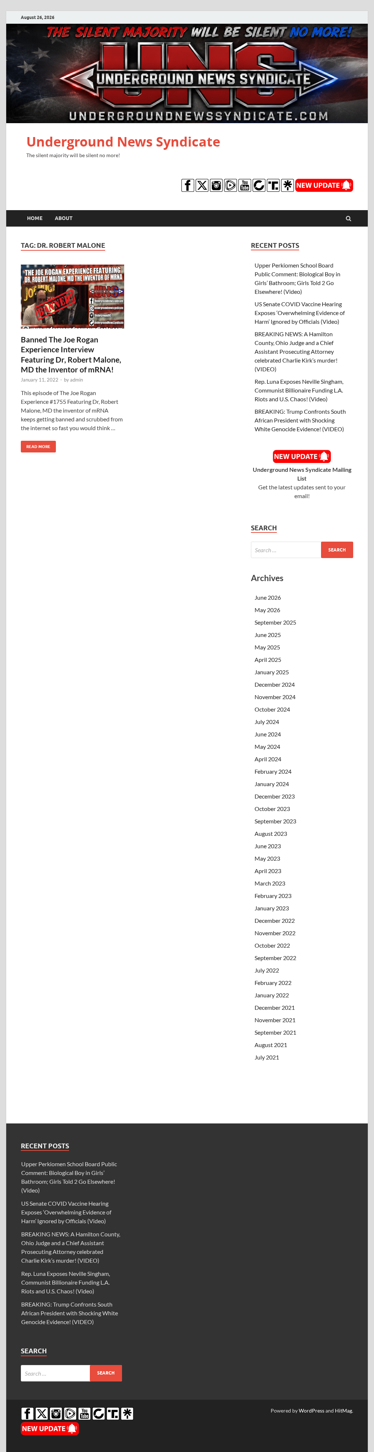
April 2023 (268, 870)
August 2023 (271, 833)
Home (34, 218)
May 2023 (267, 858)
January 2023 (272, 908)
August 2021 (271, 1044)
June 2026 (268, 597)
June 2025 (268, 634)
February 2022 (273, 982)
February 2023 (273, 895)
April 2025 (268, 659)
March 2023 (270, 883)
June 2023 (268, 845)
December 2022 (275, 920)
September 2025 (275, 622)
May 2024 (267, 746)
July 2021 (267, 1057)
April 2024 (268, 758)
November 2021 (275, 1019)
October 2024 (272, 709)
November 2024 (275, 696)
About (64, 218)
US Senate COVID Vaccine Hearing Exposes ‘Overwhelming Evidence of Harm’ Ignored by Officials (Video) (300, 312)
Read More (35, 445)
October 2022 (272, 945)
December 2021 (275, 1007)
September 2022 (275, 957)
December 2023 (275, 796)
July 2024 (267, 721)
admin (76, 380)
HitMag (343, 1410)
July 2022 (267, 970)
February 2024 (273, 771)
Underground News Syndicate (123, 142)
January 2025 (272, 671)
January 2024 (272, 783)
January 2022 (272, 995)
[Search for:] (302, 550)
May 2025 (267, 647)
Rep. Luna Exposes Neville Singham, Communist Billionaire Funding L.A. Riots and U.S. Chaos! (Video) (299, 390)
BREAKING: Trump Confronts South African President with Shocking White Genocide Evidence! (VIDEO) (300, 420)
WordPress (311, 1410)
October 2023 (272, 808)
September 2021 (275, 1032)
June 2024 (268, 734)
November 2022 (275, 932)
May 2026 (267, 609)
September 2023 (275, 821)
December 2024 (275, 684)
